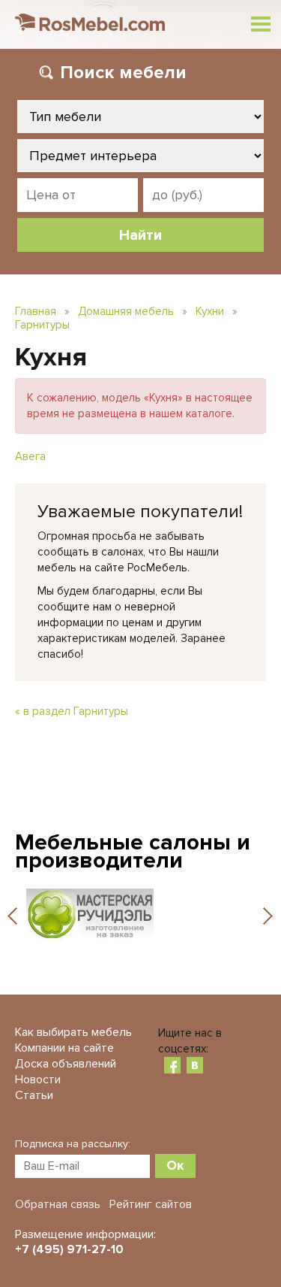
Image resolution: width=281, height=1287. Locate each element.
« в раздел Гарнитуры (71, 711)
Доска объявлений (65, 1063)
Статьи (34, 1095)
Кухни (210, 311)
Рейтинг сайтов (150, 1204)
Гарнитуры (42, 325)
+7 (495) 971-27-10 (69, 1249)
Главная (35, 311)
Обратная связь (57, 1204)
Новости (38, 1079)
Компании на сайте (64, 1047)
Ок (175, 1165)
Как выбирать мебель (73, 1032)
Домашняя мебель (126, 311)
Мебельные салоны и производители (132, 851)
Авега (30, 456)
